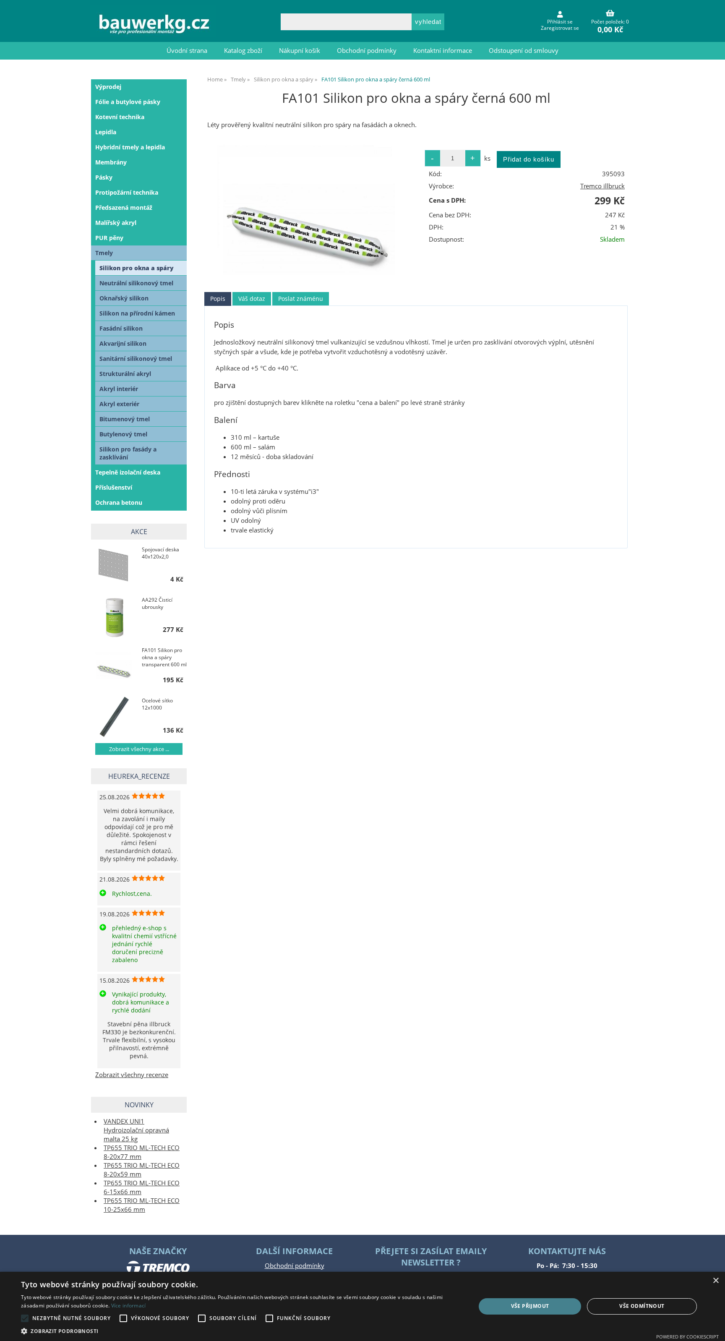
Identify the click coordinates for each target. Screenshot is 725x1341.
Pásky (103, 177)
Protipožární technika (126, 192)
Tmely (104, 253)
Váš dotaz (251, 299)
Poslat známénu (300, 299)
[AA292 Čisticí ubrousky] (114, 616)
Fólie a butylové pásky (127, 102)
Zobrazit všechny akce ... (139, 749)
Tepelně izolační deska (127, 472)
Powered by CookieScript (687, 1336)
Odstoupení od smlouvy (523, 50)
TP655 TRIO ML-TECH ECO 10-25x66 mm (142, 1205)
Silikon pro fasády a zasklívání (127, 453)
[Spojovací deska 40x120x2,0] (114, 566)
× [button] (715, 1281)
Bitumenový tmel (124, 419)
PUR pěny (109, 238)
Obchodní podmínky (366, 50)
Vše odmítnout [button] (641, 1306)
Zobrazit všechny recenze (131, 1074)
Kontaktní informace (442, 50)
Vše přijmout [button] (530, 1306)
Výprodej (108, 87)
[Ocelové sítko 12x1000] (114, 717)
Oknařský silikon (124, 298)
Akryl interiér (118, 389)
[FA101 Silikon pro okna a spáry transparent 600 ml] (114, 666)
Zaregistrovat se (560, 27)
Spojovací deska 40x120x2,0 (160, 553)
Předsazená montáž (123, 207)
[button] (241, 1331)
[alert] (362, 1306)
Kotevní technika (119, 117)
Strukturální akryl (125, 374)
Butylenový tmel (123, 434)
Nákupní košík (299, 50)
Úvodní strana (187, 50)
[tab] (217, 299)
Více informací (128, 1305)
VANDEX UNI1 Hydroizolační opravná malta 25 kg (136, 1130)
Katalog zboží (243, 50)
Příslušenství (113, 487)
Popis (217, 299)
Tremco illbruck (602, 186)
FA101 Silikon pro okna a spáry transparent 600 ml (164, 657)
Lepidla (105, 132)
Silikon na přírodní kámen (137, 313)
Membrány (111, 162)
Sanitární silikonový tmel (135, 359)
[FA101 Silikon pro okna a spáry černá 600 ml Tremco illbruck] (309, 210)
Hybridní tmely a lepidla (130, 147)
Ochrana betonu (118, 502)
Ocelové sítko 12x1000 (157, 704)
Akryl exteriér (119, 404)
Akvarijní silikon (122, 343)
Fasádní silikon (121, 328)
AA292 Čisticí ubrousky (157, 603)
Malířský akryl (115, 223)
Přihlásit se (560, 21)
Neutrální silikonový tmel (136, 283)
